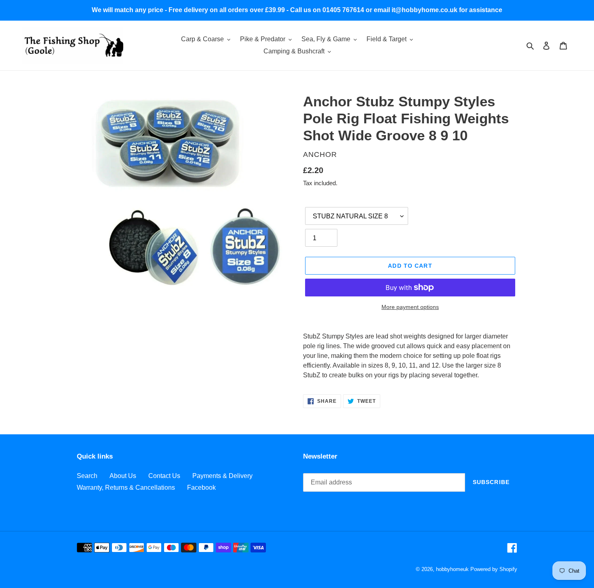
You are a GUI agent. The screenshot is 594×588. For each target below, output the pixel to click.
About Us (123, 475)
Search (87, 475)
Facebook (201, 487)
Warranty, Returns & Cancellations (126, 487)
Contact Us (164, 475)
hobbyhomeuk (452, 569)
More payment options (410, 307)
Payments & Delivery (222, 475)
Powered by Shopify (493, 569)
